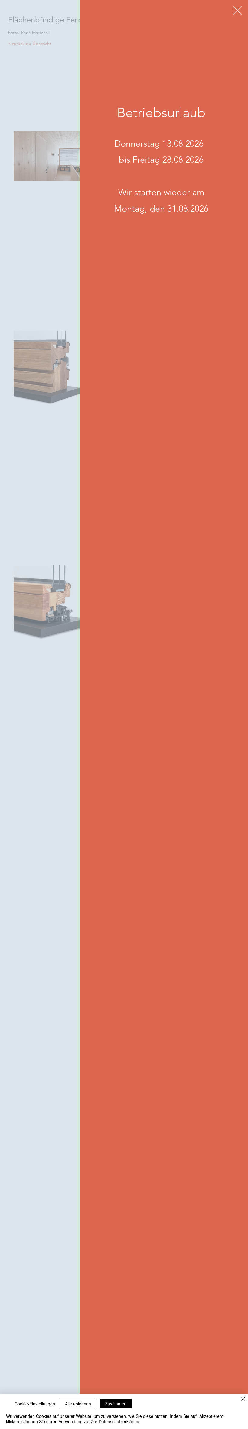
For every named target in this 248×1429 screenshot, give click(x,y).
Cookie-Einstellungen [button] (35, 1404)
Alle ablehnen (78, 1404)
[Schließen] (243, 1399)
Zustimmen (115, 1404)
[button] (237, 10)
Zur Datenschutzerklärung (116, 1421)
